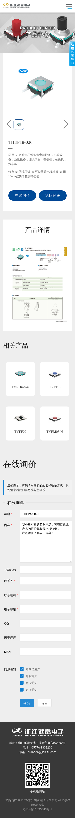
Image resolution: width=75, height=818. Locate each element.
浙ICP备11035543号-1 (37, 809)
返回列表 (52, 195)
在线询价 (22, 195)
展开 (72, 53)
